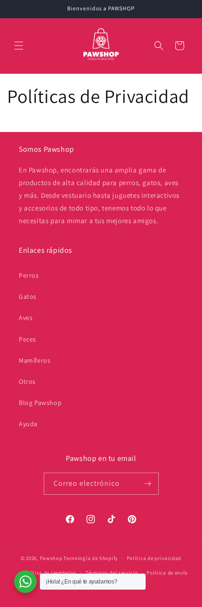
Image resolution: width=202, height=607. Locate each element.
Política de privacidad (154, 558)
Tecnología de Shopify (90, 558)
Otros (27, 381)
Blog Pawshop (40, 402)
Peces (27, 339)
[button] (18, 45)
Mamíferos (34, 360)
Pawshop (51, 558)
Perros (29, 275)
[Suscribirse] (148, 484)
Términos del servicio (111, 572)
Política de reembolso (50, 572)
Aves (25, 317)
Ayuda (28, 424)
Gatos (28, 296)
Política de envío (167, 572)
